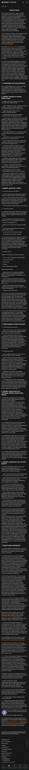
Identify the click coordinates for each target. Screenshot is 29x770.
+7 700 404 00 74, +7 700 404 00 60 (18, 721)
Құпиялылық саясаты (6, 753)
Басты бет (3, 6)
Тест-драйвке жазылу (6, 749)
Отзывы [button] (3, 745)
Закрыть (25, 761)
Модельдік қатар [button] (5, 739)
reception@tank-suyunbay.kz (12, 722)
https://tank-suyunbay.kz (13, 46)
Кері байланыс (5, 747)
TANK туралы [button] (4, 743)
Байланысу (4, 756)
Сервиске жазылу (5, 755)
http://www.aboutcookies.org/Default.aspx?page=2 (13, 640)
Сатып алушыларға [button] (6, 741)
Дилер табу (4, 751)
